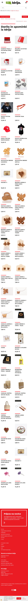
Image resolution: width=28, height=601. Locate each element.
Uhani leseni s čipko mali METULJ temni (7, 278)
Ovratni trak (19, 116)
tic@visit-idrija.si (14, 10)
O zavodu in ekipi (5, 542)
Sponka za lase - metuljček (6, 483)
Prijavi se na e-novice (5, 523)
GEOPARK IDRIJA (4, 561)
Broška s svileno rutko (20, 348)
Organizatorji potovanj (6, 530)
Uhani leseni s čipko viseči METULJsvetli (19, 255)
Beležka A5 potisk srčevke (21, 49)
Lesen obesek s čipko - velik (20, 324)
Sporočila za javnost (5, 534)
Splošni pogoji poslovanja (6, 535)
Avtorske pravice (18, 583)
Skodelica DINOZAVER (18, 71)
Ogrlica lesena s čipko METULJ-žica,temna (20, 302)
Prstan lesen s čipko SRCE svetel (7, 206)
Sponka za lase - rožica (20, 483)
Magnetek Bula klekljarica (6, 461)
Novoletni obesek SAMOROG (7, 161)
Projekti (2, 546)
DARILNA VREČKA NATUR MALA (20, 394)
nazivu (25, 21)
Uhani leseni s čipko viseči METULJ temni (5, 255)
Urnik (2, 544)
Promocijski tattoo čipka (19, 93)
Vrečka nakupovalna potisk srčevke (6, 417)
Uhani (3, 347)
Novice (2, 529)
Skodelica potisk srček (6, 71)
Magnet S (4, 182)
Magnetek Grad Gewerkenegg (20, 439)
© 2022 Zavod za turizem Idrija (7, 583)
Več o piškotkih (24, 598)
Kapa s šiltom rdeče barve (5, 139)
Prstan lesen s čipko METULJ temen (20, 231)
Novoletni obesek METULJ (21, 161)
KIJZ (2, 548)
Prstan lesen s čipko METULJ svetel (20, 207)
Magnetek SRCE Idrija (6, 439)
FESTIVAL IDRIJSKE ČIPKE (6, 563)
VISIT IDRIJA (3, 560)
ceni (22, 21)
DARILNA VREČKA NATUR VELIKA (6, 394)
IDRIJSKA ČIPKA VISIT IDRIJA (7, 565)
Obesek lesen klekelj (19, 416)
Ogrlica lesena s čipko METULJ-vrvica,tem (6, 302)
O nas (2, 539)
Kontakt (2, 537)
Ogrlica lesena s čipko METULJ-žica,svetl (6, 325)
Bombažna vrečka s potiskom (18, 371)
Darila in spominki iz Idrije (10, 18)
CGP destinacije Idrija (5, 549)
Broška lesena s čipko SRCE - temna (20, 184)
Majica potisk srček (5, 117)
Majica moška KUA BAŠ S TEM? (21, 139)
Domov (2, 18)
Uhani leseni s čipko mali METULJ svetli (21, 278)
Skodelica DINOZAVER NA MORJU (5, 94)
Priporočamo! (4, 238)
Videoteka (3, 532)
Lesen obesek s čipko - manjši (6, 370)
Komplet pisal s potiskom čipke (6, 49)
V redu (18, 598)
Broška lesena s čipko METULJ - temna (6, 231)
